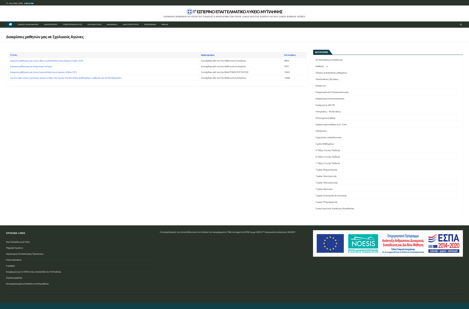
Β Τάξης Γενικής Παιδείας (328, 156)
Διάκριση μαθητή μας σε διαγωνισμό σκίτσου (31, 66)
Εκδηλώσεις (321, 131)
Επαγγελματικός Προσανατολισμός (332, 92)
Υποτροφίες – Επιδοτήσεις (328, 111)
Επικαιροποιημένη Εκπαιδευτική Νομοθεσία (27, 283)
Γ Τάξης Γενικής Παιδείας (328, 163)
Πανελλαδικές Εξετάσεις (327, 79)
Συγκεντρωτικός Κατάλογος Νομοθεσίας (335, 208)
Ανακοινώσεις (50, 24)
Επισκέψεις (290, 55)
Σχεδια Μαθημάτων (325, 144)
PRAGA (164, 24)
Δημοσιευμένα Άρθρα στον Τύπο (331, 124)
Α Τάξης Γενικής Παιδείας (328, 150)
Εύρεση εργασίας (14, 277)
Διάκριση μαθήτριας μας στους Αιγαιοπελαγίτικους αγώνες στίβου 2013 (43, 72)
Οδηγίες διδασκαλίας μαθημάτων (331, 72)
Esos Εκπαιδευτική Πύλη (18, 242)
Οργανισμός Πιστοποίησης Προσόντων (25, 254)
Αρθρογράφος (208, 55)
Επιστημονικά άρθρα (325, 118)
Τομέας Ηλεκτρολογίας (327, 182)
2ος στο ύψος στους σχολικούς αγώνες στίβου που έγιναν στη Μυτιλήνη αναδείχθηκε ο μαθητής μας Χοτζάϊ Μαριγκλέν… (66, 78)
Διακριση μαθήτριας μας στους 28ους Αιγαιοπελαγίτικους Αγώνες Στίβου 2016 (46, 60)
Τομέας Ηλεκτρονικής (326, 176)
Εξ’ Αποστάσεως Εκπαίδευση (329, 60)
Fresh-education (13, 260)
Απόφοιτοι (321, 85)
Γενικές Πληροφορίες (28, 24)
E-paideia (10, 265)
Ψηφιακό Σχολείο (14, 248)
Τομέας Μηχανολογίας (326, 169)
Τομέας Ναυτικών (324, 189)
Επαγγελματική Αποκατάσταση (330, 98)
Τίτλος (13, 55)
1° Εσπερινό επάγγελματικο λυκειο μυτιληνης (237, 11)
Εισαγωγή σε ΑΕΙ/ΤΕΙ (325, 105)
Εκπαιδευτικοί (95, 24)
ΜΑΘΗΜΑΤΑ (112, 24)
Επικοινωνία (150, 24)
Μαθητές (320, 66)
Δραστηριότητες (131, 24)
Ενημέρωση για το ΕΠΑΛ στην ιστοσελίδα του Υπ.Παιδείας (33, 271)
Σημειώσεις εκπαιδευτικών (329, 137)
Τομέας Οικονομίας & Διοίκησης (331, 195)
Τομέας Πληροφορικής (326, 202)
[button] (461, 24)
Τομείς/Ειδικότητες (72, 24)
